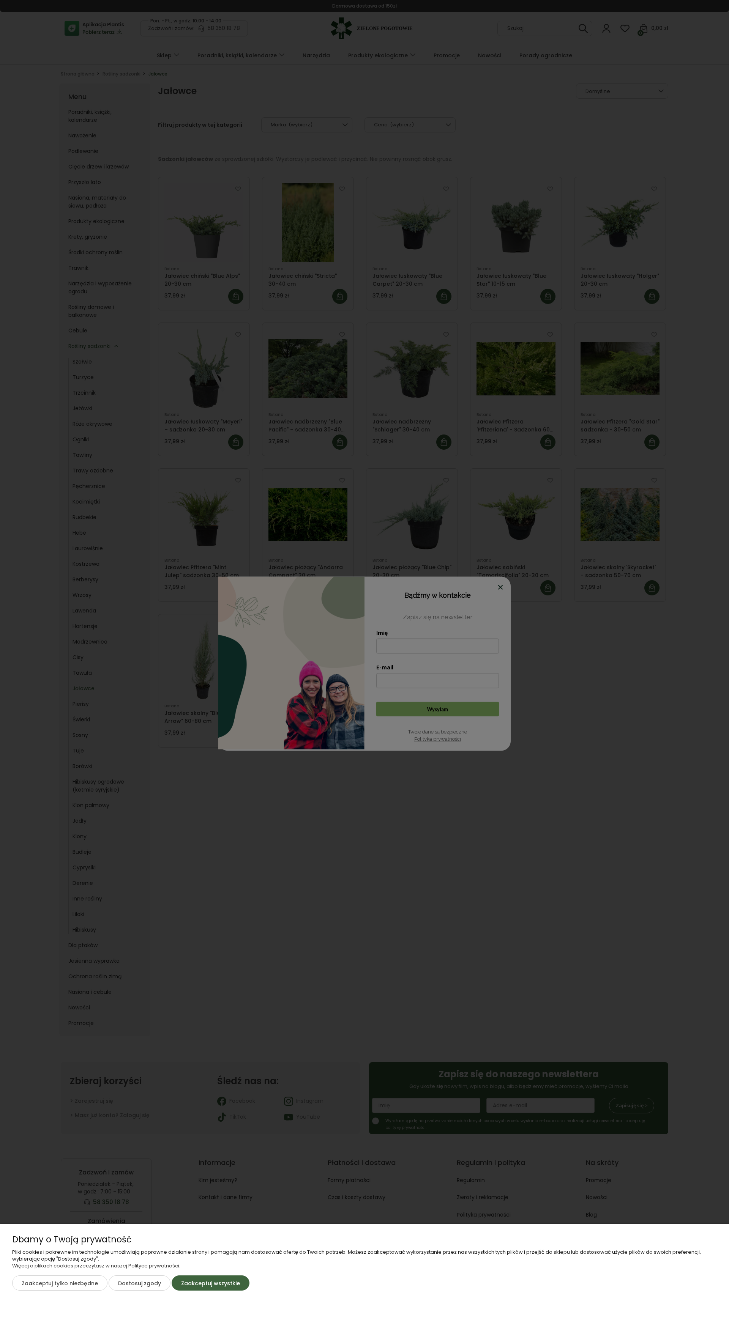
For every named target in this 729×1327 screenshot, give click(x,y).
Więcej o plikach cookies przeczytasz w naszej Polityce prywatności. (96, 1265)
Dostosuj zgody (139, 1283)
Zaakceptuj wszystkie (210, 1283)
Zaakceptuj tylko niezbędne (60, 1283)
